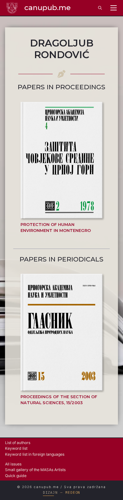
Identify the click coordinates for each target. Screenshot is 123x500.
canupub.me (47, 7)
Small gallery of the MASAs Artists (35, 469)
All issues (13, 464)
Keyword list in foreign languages (34, 454)
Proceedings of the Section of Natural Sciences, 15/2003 (58, 399)
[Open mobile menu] (113, 7)
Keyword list (16, 448)
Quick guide (15, 475)
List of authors (17, 442)
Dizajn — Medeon (61, 492)
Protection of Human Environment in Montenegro (55, 227)
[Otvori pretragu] (100, 8)
